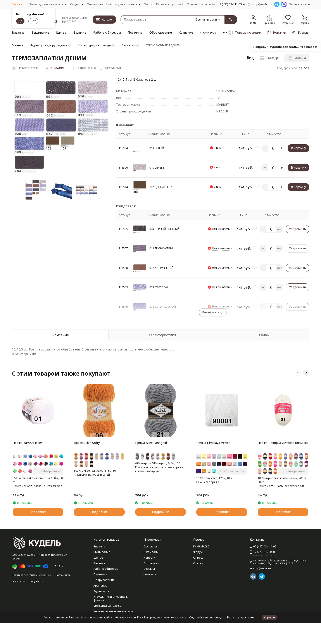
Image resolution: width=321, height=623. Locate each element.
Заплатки (128, 45)
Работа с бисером (107, 32)
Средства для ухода (107, 605)
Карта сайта (63, 574)
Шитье (61, 32)
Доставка (150, 546)
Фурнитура (208, 32)
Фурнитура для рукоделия (48, 45)
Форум (198, 552)
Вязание (18, 32)
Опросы (198, 557)
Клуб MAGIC (201, 546)
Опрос (148, 4)
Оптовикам (95, 4)
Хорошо (269, 617)
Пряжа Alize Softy (87, 443)
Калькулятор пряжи (169, 4)
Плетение (135, 32)
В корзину (298, 148)
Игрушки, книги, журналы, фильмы (111, 598)
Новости (149, 557)
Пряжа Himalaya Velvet (213, 443)
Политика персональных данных (31, 574)
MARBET (60, 68)
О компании (151, 552)
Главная (17, 45)
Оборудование (160, 32)
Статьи (198, 563)
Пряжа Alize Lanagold (151, 443)
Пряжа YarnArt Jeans (28, 443)
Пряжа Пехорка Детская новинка (283, 443)
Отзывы (192, 4)
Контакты (209, 4)
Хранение (186, 32)
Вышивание (40, 32)
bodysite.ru (36, 581)
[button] (298, 372)
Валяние (79, 32)
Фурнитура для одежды (94, 45)
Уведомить (297, 229)
